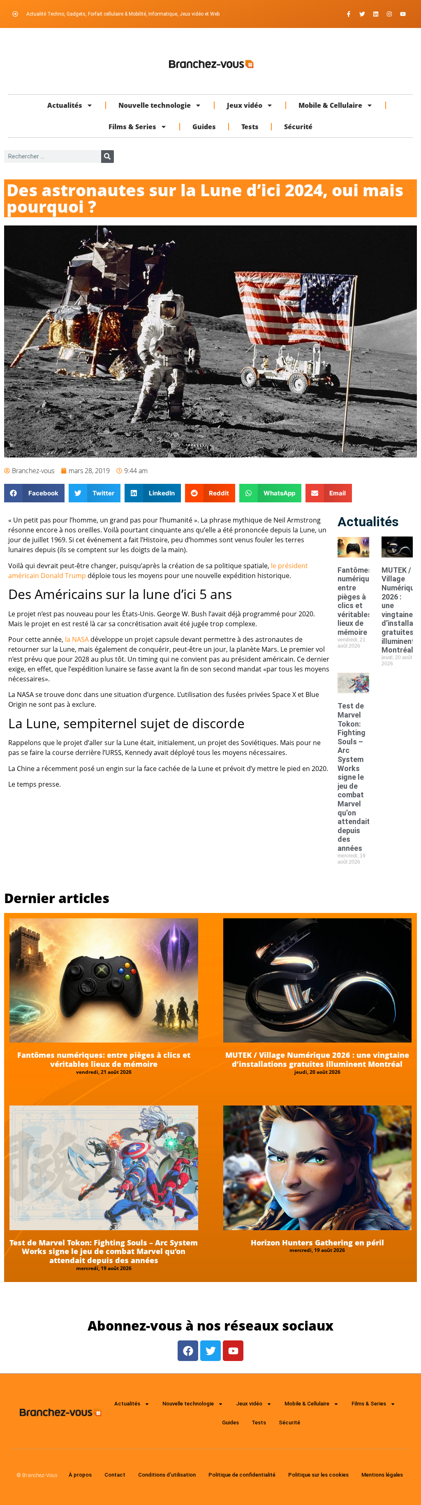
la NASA (77, 639)
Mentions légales (382, 1475)
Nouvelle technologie (154, 105)
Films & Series (132, 126)
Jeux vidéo (244, 105)
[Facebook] (188, 1350)
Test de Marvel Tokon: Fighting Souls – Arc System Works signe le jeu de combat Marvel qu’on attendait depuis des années (354, 776)
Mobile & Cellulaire (330, 105)
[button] (34, 493)
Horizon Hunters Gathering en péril (317, 1242)
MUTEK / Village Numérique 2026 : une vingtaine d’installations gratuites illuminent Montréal (317, 1059)
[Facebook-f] (348, 14)
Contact (114, 1475)
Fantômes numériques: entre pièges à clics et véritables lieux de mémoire (358, 601)
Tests (250, 126)
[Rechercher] (107, 156)
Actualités (64, 105)
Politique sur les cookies (318, 1475)
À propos (80, 1475)
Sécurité (298, 126)
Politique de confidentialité (241, 1475)
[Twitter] (362, 14)
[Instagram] (389, 14)
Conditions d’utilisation (167, 1475)
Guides (204, 126)
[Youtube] (403, 14)
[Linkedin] (376, 14)
